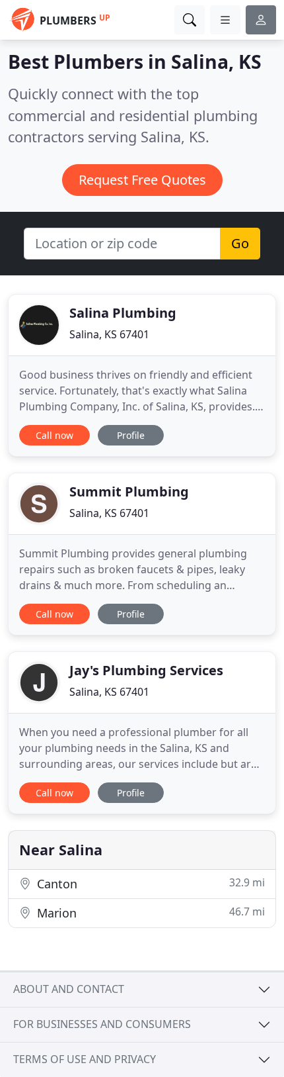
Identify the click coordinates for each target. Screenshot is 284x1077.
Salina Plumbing (122, 313)
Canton (149, 883)
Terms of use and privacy (84, 1059)
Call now (54, 435)
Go (240, 243)
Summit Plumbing (129, 491)
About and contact (68, 989)
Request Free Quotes (142, 180)
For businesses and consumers (102, 1024)
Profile (131, 435)
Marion (149, 912)
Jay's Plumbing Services (146, 670)
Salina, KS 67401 (109, 334)
